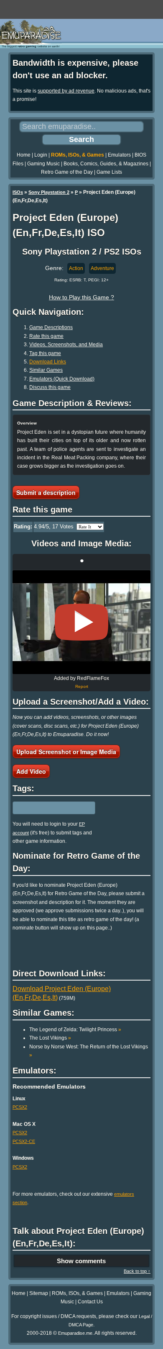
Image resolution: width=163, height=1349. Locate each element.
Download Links (47, 362)
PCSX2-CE (24, 1141)
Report (81, 686)
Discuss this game (50, 387)
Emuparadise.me (75, 1333)
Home (24, 155)
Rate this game (46, 336)
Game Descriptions (51, 327)
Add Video (31, 771)
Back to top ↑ (137, 1271)
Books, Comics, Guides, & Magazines (106, 164)
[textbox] (49, 808)
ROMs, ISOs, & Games (77, 155)
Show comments (81, 1260)
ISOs (18, 192)
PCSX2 (20, 1107)
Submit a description (46, 492)
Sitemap (38, 1293)
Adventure (102, 268)
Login (40, 155)
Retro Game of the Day (67, 172)
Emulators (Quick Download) (61, 379)
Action (76, 268)
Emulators (119, 155)
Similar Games (46, 370)
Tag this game (45, 353)
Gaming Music (43, 164)
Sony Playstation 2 (48, 192)
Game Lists (109, 172)
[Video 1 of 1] (81, 622)
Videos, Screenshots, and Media (66, 345)
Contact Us (90, 1302)
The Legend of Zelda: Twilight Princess (75, 1029)
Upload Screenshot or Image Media (66, 751)
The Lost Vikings (50, 1038)
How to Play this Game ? (81, 297)
